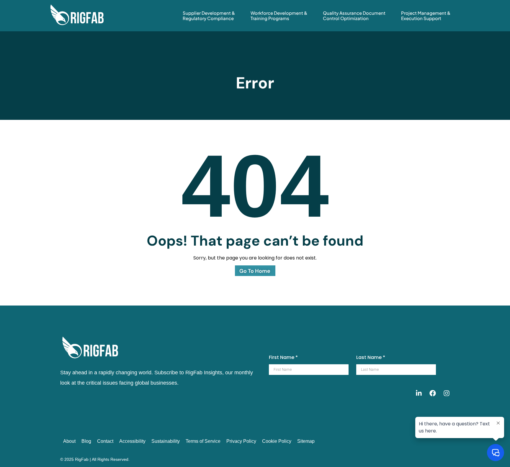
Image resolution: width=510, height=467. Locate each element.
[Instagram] (446, 393)
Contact (105, 441)
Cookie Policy (276, 441)
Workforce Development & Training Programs (279, 15)
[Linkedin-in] (419, 393)
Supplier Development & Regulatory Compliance (209, 15)
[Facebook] (432, 393)
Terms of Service (203, 441)
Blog (86, 441)
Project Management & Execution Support (425, 15)
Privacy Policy (241, 441)
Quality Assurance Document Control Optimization (354, 15)
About (69, 441)
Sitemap (306, 441)
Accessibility (132, 441)
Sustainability (165, 441)
